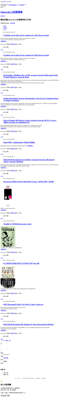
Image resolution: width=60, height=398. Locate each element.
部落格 (5, 28)
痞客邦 (12, 44)
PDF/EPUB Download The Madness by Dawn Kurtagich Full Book (29, 324)
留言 (15, 44)
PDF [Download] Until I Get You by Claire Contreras (23, 304)
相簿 (5, 26)
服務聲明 (44, 378)
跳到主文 (3, 16)
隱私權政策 (38, 378)
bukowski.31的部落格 (12, 12)
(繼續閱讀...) (4, 41)
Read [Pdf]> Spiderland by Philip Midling (19, 142)
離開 (8, 395)
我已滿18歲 (3, 395)
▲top (2, 49)
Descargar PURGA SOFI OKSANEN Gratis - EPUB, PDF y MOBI (29, 182)
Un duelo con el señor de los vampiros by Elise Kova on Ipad (26, 35)
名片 (5, 29)
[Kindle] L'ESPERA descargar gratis (17, 224)
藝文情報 (12, 23)
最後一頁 (8, 340)
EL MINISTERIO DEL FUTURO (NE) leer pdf (21, 263)
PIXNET (19, 378)
